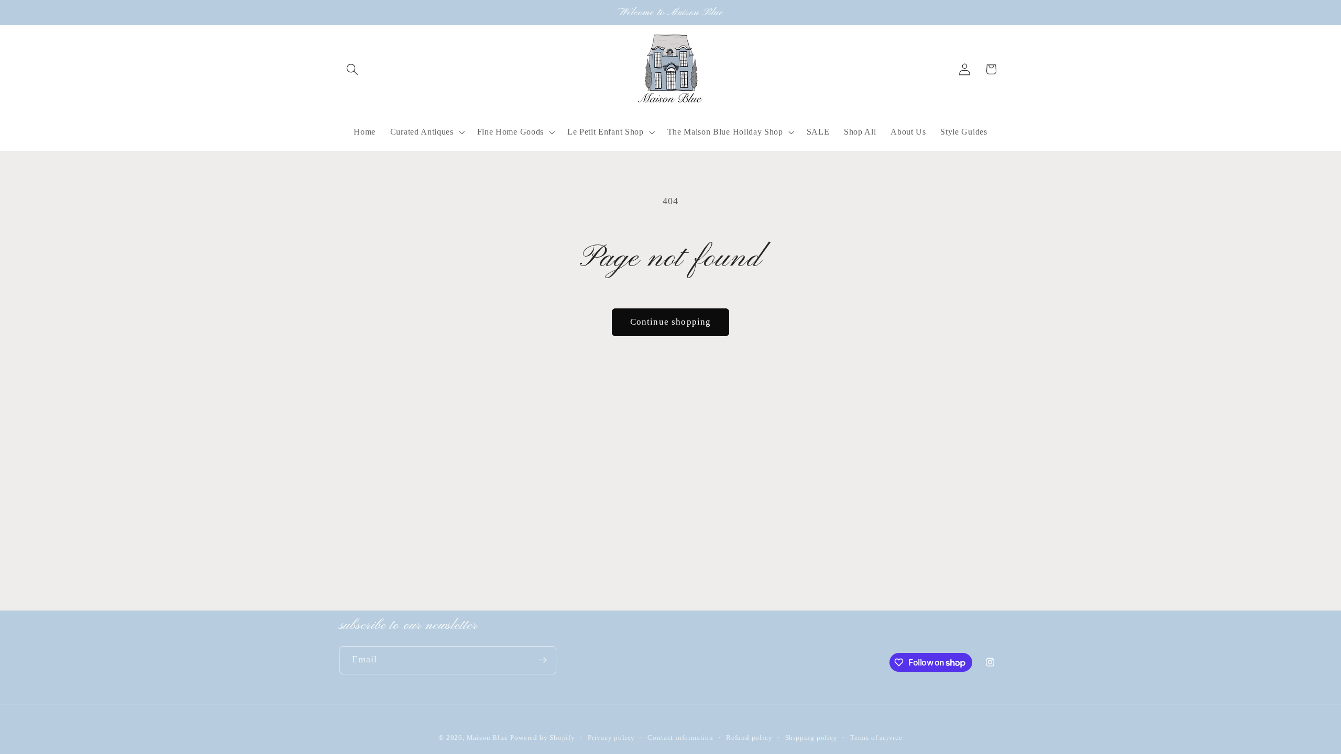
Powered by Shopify (542, 737)
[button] (352, 69)
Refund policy (749, 737)
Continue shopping (670, 322)
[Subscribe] (542, 660)
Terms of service (876, 737)
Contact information (680, 737)
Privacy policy (611, 737)
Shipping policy (811, 737)
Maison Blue (487, 737)
